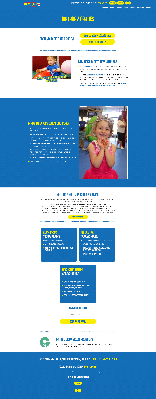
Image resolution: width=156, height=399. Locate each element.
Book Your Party (97, 42)
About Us (104, 7)
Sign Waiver (120, 3)
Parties (119, 7)
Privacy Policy (96, 372)
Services (112, 7)
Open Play (58, 372)
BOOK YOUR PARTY (78, 321)
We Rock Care (66, 372)
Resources (140, 7)
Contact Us (148, 7)
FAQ (89, 372)
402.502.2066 (105, 3)
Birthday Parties (75, 372)
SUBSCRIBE (78, 383)
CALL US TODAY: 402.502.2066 (97, 35)
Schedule (126, 7)
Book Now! (112, 3)
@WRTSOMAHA (90, 367)
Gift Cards (132, 7)
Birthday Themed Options (78, 217)
